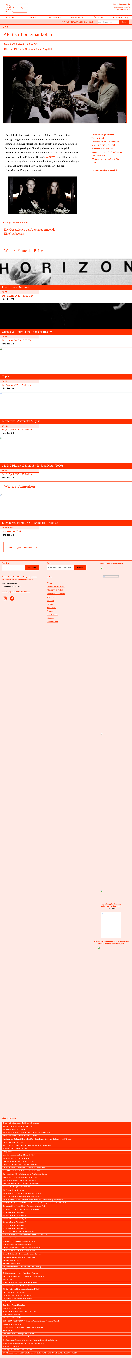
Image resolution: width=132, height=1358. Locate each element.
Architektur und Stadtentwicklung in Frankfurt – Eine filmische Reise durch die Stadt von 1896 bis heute (37, 1139)
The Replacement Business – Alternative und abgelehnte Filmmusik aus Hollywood (30, 1340)
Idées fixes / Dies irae (15, 287)
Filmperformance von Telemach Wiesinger (17, 1244)
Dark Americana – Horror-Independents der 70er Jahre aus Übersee (25, 1174)
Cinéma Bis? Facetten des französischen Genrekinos (20, 1164)
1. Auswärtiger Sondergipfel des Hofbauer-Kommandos (21, 1123)
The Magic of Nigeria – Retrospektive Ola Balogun (20, 1337)
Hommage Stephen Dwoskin (12, 1263)
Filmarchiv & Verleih (55, 590)
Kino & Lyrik (7, 1279)
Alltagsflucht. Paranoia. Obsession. (14, 1129)
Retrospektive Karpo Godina (12, 1324)
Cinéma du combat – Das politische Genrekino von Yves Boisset (24, 1168)
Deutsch (89, 22)
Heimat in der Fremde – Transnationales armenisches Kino (22, 1254)
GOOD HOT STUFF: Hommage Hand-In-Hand (19, 1251)
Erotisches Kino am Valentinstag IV (14, 1222)
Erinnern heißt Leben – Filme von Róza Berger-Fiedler (21, 1209)
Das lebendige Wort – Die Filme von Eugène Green (20, 1177)
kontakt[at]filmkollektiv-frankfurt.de (16, 592)
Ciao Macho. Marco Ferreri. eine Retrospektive (18, 1161)
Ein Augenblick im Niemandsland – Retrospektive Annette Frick (24, 1206)
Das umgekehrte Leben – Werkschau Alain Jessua (19, 1180)
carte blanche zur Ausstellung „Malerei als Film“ (19, 1155)
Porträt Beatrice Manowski (12, 1315)
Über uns (99, 17)
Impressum (51, 597)
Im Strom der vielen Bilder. (12, 1270)
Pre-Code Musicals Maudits (12, 1318)
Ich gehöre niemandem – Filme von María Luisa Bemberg (22, 1267)
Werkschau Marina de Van (11, 1347)
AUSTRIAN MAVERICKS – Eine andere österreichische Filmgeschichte (27, 1145)
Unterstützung (120, 17)
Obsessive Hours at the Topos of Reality (27, 331)
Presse (50, 611)
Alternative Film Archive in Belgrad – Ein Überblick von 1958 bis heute (26, 1132)
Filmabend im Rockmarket (11, 1238)
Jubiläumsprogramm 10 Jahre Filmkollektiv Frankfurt (20, 1273)
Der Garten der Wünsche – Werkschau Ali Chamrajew (21, 1184)
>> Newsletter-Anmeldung (73, 22)
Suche (49, 563)
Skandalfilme (7, 1330)
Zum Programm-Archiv (21, 547)
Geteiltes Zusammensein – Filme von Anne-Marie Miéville (22, 1248)
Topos (5, 376)
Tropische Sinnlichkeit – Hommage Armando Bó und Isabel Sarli (24, 1343)
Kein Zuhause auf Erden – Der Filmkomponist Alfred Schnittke (23, 1276)
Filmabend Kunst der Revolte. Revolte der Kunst (19, 1241)
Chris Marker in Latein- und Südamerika (16, 1158)
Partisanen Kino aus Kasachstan (13, 1302)
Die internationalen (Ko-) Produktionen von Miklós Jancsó (22, 1193)
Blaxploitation (7, 1152)
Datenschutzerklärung (56, 586)
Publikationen (55, 17)
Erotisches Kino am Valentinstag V (14, 1225)
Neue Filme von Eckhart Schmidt (14, 1292)
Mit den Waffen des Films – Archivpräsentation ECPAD (21, 1289)
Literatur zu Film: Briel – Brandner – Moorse (30, 522)
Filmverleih (77, 17)
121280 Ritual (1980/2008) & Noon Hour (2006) (32, 465)
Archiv (32, 17)
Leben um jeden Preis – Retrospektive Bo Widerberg (20, 1283)
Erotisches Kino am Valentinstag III (14, 1219)
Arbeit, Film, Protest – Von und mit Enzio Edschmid (20, 1136)
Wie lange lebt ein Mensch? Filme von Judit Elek (19, 1350)
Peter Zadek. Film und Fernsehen (14, 1305)
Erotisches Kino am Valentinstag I (14, 1212)
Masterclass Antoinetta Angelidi (21, 421)
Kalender (11, 17)
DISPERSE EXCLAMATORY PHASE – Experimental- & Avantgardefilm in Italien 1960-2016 (34, 1203)
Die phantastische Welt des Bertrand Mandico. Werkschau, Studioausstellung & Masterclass (33, 1200)
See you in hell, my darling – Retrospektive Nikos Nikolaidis (23, 1327)
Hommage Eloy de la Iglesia (12, 1260)
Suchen (124, 22)
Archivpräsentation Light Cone (13, 1142)
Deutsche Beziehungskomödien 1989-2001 (17, 1187)
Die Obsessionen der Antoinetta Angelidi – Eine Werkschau (30, 231)
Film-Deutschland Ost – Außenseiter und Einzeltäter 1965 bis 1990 (25, 1235)
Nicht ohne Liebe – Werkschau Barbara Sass (17, 1295)
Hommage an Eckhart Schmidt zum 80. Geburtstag (19, 1257)
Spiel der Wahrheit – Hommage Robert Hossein (18, 1334)
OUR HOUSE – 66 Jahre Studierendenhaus (17, 1299)
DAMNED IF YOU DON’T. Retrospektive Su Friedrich (21, 1171)
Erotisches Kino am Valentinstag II (14, 1216)
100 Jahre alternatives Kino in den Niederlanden (18, 1126)
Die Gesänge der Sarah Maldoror (14, 1190)
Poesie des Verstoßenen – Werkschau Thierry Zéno (19, 1311)
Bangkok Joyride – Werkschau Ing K (15, 1149)
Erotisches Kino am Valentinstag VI (14, 1228)
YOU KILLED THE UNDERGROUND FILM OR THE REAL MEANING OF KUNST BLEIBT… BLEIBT (40, 1353)
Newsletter (51, 607)
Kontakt (50, 604)
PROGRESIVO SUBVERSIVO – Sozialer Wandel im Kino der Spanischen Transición (31, 1321)
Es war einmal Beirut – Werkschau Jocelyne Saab (19, 1231)
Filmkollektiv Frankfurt (56, 593)
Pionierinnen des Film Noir (12, 1308)
